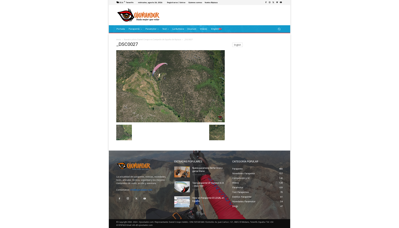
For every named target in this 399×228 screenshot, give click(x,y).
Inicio (118, 39)
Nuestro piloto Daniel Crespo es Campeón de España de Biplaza (152, 39)
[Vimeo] (277, 2)
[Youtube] (281, 2)
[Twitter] (273, 2)
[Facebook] (266, 2)
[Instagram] (270, 2)
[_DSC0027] (170, 121)
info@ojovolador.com (141, 189)
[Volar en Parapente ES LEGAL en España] (182, 201)
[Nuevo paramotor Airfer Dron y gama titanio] (182, 171)
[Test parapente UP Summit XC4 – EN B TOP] (182, 186)
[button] (279, 29)
